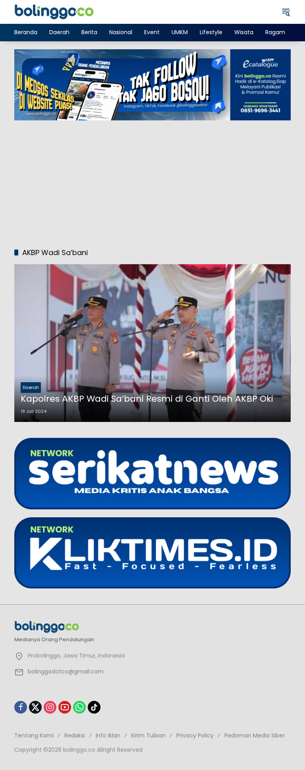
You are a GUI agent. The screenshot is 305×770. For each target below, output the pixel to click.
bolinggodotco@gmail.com (66, 671)
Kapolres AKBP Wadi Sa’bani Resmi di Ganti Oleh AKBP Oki (147, 399)
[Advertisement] (152, 180)
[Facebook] (20, 707)
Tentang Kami (34, 735)
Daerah (31, 387)
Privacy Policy (195, 735)
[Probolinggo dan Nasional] (54, 11)
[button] (286, 12)
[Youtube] (64, 707)
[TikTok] (94, 707)
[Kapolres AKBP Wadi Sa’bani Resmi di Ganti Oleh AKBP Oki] (152, 343)
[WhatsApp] (79, 707)
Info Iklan (108, 735)
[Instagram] (50, 707)
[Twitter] (35, 707)
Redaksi (74, 735)
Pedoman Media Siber (254, 735)
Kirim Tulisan (148, 735)
